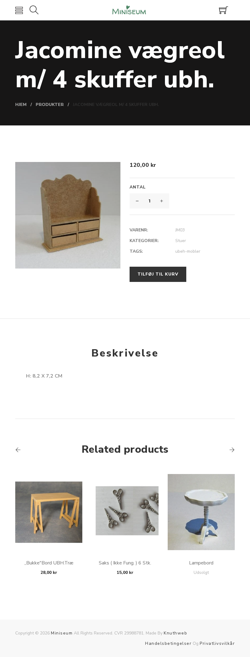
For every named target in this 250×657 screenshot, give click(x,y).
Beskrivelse (125, 353)
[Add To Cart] (49, 536)
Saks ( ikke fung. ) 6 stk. (125, 563)
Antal (138, 187)
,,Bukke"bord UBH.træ (48, 563)
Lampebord (201, 563)
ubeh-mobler (187, 251)
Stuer (180, 241)
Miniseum (62, 633)
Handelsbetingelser (168, 643)
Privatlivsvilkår (217, 643)
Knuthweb (175, 633)
